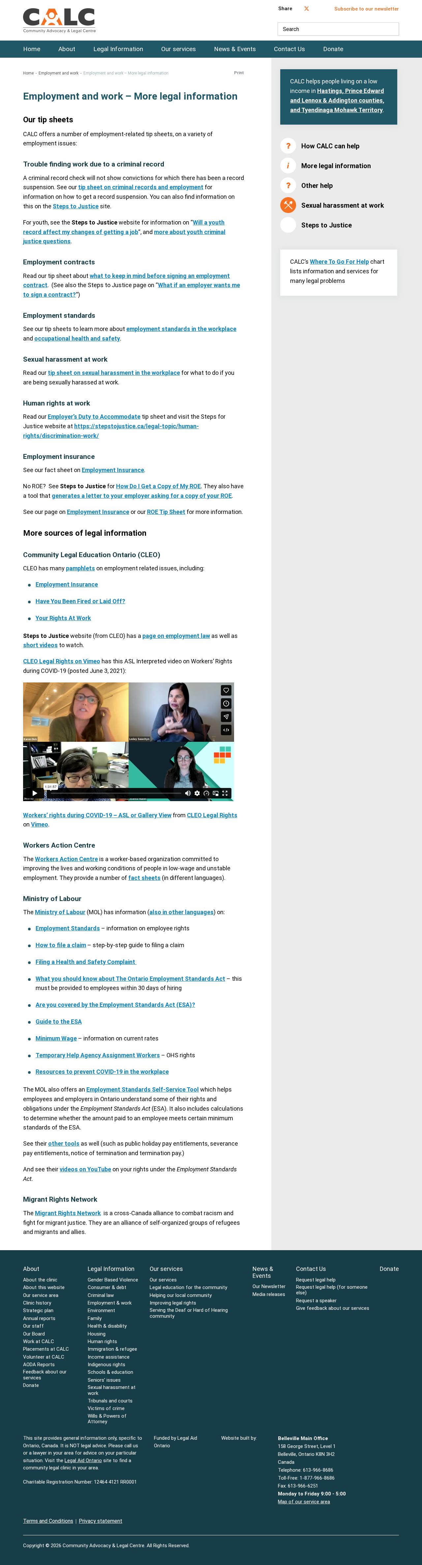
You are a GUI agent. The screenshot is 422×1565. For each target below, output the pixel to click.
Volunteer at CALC (43, 1357)
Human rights (102, 1341)
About (66, 49)
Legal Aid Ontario (83, 1460)
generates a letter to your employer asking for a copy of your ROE (142, 495)
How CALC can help (330, 146)
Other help (317, 186)
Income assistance (109, 1357)
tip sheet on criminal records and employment (140, 187)
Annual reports (39, 1318)
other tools (63, 1143)
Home (31, 49)
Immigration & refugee (112, 1349)
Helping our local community (181, 1295)
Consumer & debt (107, 1287)
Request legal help (316, 1280)
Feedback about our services (45, 1374)
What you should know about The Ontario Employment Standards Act (130, 978)
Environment (101, 1310)
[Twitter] (397, 1542)
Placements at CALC (46, 1349)
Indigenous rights (106, 1365)
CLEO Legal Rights (212, 815)
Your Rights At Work (63, 618)
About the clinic (40, 1280)
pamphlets (80, 568)
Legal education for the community (188, 1287)
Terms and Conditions (48, 1521)
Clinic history (37, 1303)
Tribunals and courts (110, 1401)
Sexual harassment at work (342, 205)
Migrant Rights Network (68, 1213)
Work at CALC (38, 1341)
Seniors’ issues (104, 1380)
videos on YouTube (85, 1169)
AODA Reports (39, 1365)
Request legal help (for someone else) (332, 1290)
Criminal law (101, 1295)
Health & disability (107, 1326)
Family (95, 1318)
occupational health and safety (77, 338)
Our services (178, 49)
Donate (333, 49)
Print (239, 72)
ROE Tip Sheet (166, 511)
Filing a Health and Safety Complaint (86, 961)
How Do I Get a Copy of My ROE (158, 486)
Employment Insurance (113, 469)
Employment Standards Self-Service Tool (142, 1089)
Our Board (34, 1334)
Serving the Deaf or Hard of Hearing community (189, 1313)
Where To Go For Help (339, 261)
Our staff (33, 1326)
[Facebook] (383, 1542)
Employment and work (58, 73)
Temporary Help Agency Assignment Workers (98, 1055)
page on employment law (176, 635)
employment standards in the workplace (181, 328)
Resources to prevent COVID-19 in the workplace (102, 1071)
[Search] (392, 29)
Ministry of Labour (60, 912)
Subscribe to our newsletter (366, 9)
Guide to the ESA (59, 1021)
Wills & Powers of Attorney (107, 1419)
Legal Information (118, 49)
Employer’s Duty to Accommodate (94, 416)
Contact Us (289, 49)
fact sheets (144, 877)
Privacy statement (100, 1521)
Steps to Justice (76, 206)
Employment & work (110, 1303)
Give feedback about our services (332, 1308)
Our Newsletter (269, 1286)
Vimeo (39, 824)
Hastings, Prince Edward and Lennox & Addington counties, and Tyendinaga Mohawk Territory (337, 100)
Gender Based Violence (113, 1280)
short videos (40, 645)
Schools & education (110, 1372)
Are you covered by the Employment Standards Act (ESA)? (115, 1004)
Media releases (269, 1294)
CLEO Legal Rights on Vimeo (61, 661)
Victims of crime (106, 1408)
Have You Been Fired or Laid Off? (80, 601)
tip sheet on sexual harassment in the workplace (114, 372)
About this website (44, 1287)
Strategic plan (38, 1310)
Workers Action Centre (66, 859)
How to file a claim (61, 945)
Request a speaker (316, 1301)
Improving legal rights (173, 1303)
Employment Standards (68, 928)
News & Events (235, 49)
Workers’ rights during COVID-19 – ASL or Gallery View (97, 815)
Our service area (40, 1295)
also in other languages (181, 912)
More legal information (336, 166)
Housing (97, 1334)
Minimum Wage (56, 1038)
